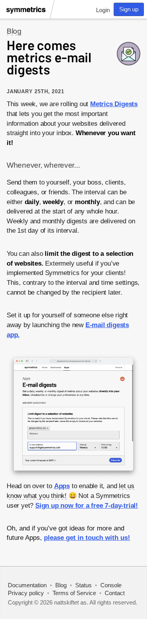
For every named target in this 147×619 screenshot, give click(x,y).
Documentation (27, 585)
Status (83, 585)
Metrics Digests (114, 104)
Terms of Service (74, 593)
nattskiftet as (70, 602)
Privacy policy (26, 593)
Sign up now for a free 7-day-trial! (86, 505)
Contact (115, 593)
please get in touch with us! (87, 537)
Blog (14, 31)
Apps (62, 486)
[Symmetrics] (27, 15)
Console (111, 585)
